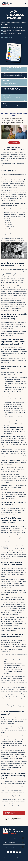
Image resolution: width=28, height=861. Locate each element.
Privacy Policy (14, 857)
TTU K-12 (5, 547)
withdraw (8, 273)
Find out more (5, 238)
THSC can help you (6, 717)
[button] (14, 37)
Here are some (5, 474)
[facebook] (8, 852)
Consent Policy (21, 857)
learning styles (5, 487)
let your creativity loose (15, 765)
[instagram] (17, 852)
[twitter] (11, 852)
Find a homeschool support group (10, 654)
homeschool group (9, 761)
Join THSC (7, 372)
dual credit (24, 460)
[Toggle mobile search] (22, 3)
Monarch (3, 469)
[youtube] (20, 852)
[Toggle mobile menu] (25, 3)
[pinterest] (14, 852)
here (11, 651)
